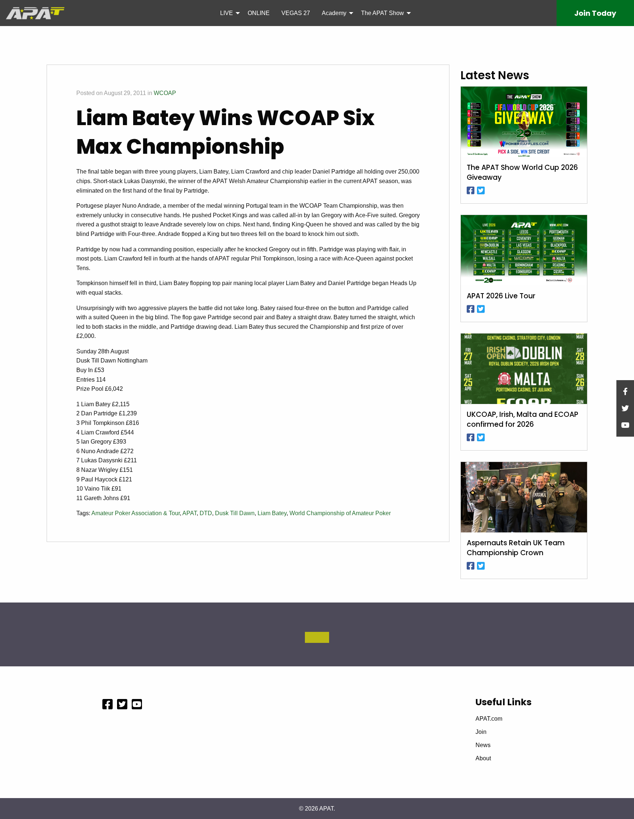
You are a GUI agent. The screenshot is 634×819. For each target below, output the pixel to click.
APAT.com (489, 719)
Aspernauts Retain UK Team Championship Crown (516, 548)
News (483, 745)
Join (595, 13)
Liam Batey (272, 513)
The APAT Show (382, 13)
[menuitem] (228, 13)
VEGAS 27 (295, 13)
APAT (189, 513)
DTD (206, 513)
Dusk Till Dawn (235, 513)
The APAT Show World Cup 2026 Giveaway (522, 172)
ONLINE (259, 13)
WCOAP (165, 93)
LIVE (226, 13)
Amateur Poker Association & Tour (135, 513)
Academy (334, 13)
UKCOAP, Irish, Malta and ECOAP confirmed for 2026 (522, 419)
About (483, 758)
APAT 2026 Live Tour (501, 296)
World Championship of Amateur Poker (340, 513)
